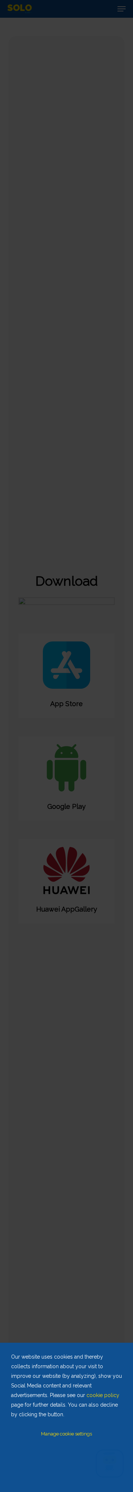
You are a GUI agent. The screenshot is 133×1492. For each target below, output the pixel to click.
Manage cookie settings (66, 1434)
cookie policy (102, 1395)
